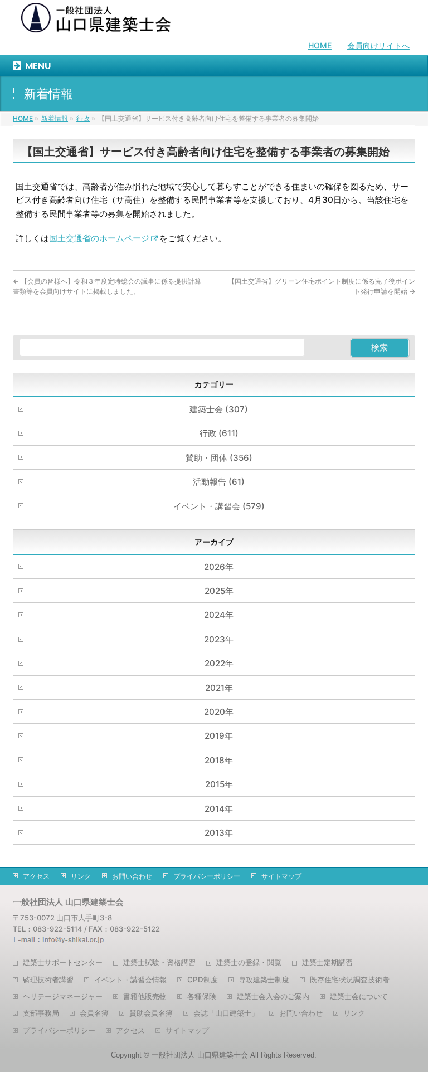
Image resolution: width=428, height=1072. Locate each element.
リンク (81, 876)
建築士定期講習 (327, 962)
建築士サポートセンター (63, 962)
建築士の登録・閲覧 (248, 962)
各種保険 (201, 996)
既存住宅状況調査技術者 (350, 979)
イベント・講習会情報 (130, 979)
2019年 (219, 735)
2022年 (219, 663)
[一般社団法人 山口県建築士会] (96, 20)
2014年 (219, 808)
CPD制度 (202, 979)
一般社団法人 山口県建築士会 (200, 1055)
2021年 (219, 688)
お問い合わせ (132, 876)
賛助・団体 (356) (219, 457)
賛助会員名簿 (151, 1012)
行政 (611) (219, 433)
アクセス (36, 876)
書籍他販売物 (145, 996)
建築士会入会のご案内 (273, 996)
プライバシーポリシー (206, 876)
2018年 (219, 760)
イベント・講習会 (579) (219, 506)
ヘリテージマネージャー (63, 996)
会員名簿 (94, 1012)
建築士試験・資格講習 (159, 962)
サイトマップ (281, 876)
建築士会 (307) (218, 409)
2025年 (219, 591)
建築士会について (359, 996)
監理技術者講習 (48, 979)
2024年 (219, 615)
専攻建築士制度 (264, 979)
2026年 (219, 567)
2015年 (219, 784)
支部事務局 (41, 1012)
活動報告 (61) (219, 481)
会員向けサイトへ (378, 45)
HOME (320, 45)
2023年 (219, 639)
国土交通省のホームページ (99, 238)
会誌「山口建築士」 (226, 1012)
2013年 (219, 832)
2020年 (219, 711)
